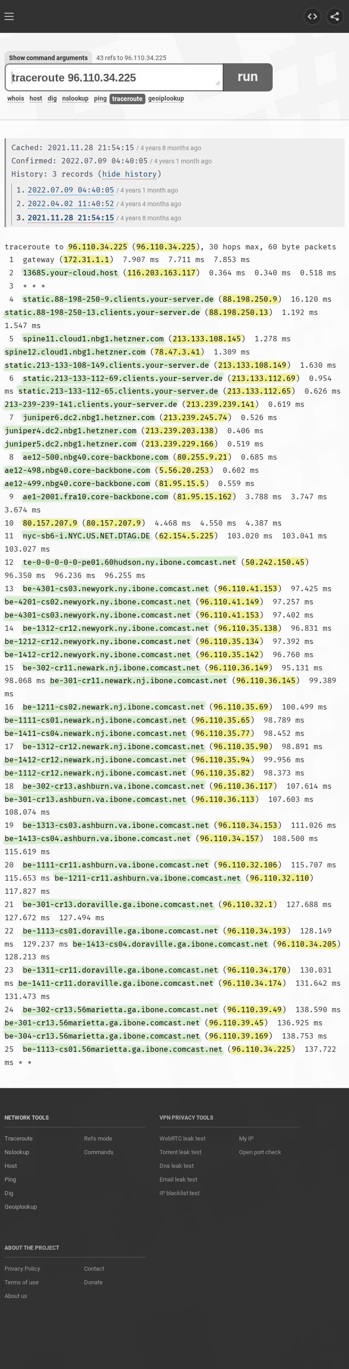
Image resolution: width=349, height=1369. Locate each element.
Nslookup (17, 1152)
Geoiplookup (21, 1206)
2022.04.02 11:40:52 (71, 203)
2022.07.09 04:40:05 (71, 190)
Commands (99, 1152)
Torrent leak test (180, 1152)
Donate (93, 1282)
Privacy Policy (22, 1268)
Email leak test (178, 1179)
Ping (10, 1179)
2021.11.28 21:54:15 (71, 218)
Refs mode (98, 1138)
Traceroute (19, 1138)
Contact (94, 1268)
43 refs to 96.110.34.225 (131, 57)
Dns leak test (177, 1165)
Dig (9, 1193)
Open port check (260, 1152)
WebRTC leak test (182, 1138)
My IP (246, 1138)
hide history (129, 174)
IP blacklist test (179, 1193)
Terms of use (22, 1282)
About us (16, 1296)
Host (11, 1165)
